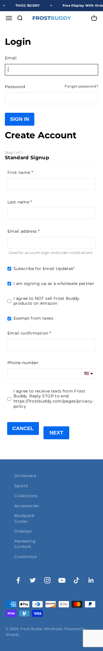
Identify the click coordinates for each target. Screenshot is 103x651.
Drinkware (25, 475)
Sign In (19, 119)
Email (11, 58)
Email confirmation (27, 333)
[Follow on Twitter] (33, 580)
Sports (21, 485)
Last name (18, 202)
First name (18, 172)
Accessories (26, 506)
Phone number (23, 362)
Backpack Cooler (24, 518)
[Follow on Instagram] (47, 580)
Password (15, 86)
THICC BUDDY (26, 5)
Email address (22, 231)
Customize (25, 556)
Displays (23, 531)
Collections (26, 495)
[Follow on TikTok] (76, 580)
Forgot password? (81, 86)
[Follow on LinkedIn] (91, 580)
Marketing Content (25, 544)
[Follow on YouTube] (62, 580)
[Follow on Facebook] (18, 580)
